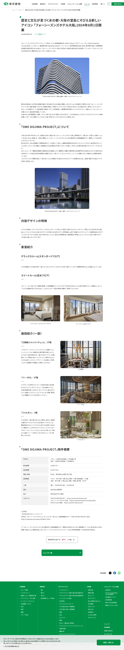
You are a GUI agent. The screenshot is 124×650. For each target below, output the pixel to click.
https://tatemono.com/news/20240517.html (35, 519)
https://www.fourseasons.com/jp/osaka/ (83, 500)
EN (104, 4)
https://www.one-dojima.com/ (77, 498)
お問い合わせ (118, 4)
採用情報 (95, 4)
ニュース (87, 4)
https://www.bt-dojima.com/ (73, 503)
